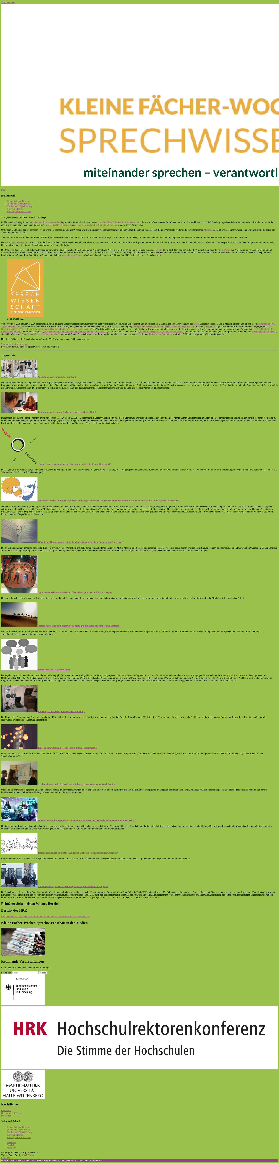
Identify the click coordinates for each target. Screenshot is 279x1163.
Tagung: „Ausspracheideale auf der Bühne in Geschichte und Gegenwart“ (74, 464)
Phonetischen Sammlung (160, 334)
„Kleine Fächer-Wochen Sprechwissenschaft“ (120, 222)
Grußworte (225, 250)
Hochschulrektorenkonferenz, (58, 225)
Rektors (158, 250)
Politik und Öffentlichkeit (18, 203)
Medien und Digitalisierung (19, 206)
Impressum (6, 1110)
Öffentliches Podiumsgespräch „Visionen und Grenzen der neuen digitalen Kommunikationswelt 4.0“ (87, 820)
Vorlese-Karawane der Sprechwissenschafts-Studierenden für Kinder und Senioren (78, 626)
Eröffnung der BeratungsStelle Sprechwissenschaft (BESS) (67, 412)
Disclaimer (6, 1115)
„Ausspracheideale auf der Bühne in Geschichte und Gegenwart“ (162, 326)
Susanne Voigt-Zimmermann (14, 344)
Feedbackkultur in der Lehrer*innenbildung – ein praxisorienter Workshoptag (76, 784)
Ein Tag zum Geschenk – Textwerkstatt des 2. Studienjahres (67, 748)
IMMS (197, 324)
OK (104, 1160)
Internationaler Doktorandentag (54, 669)
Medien (207, 230)
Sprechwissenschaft (19, 242)
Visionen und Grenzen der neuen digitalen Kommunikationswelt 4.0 (75, 331)
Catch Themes (28, 1155)
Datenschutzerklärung (11, 1113)
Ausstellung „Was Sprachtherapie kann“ (57, 377)
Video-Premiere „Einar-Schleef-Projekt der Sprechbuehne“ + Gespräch (73, 886)
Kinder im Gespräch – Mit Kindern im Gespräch (162, 331)
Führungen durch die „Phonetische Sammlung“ (61, 711)
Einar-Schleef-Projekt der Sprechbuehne (40, 334)
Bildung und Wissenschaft (19, 211)
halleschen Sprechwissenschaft (46, 222)
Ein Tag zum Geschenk (264, 331)
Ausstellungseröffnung (71, 255)
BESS (115, 326)
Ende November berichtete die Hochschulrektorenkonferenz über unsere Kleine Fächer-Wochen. (45, 916)
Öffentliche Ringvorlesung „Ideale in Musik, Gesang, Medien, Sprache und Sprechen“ (80, 542)
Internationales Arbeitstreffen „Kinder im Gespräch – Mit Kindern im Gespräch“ (78, 853)
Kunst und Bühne (15, 209)
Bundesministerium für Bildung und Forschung (97, 225)
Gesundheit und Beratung (19, 201)
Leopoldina (210, 326)
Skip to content (8, 2)
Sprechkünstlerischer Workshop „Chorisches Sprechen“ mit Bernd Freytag (75, 592)
